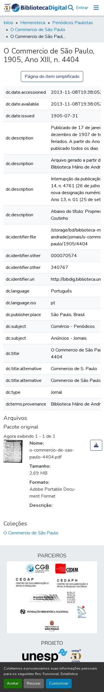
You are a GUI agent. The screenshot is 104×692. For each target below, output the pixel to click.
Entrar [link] (82, 8)
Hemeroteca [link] (32, 23)
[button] (39, 7)
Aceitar (13, 683)
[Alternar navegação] (96, 7)
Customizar (58, 683)
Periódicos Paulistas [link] (72, 23)
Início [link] (8, 23)
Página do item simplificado (52, 76)
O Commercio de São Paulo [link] (37, 29)
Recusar (34, 683)
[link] (96, 445)
